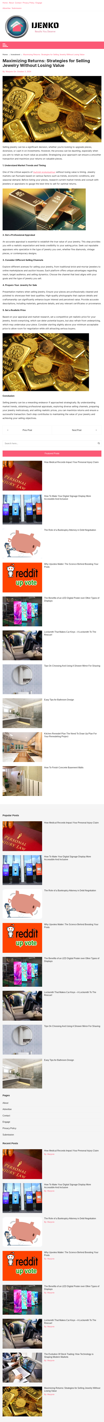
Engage (38, 3)
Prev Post (27, 430)
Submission (17, 8)
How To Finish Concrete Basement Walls (63, 767)
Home (5, 3)
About (11, 3)
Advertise (7, 8)
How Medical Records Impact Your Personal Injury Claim (71, 462)
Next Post (76, 430)
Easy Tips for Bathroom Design (59, 700)
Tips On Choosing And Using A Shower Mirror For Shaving (72, 666)
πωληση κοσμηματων (44, 172)
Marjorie (9, 71)
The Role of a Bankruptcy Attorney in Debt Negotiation (70, 530)
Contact (18, 3)
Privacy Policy (28, 3)
